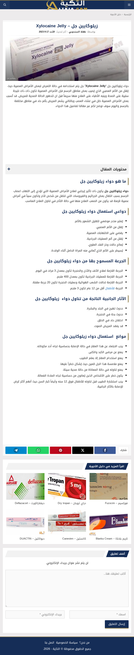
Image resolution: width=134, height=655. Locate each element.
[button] (5, 5)
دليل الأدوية (115, 14)
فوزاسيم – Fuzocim (116, 503)
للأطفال (110, 288)
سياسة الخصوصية (67, 642)
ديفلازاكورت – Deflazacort (29, 503)
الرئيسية (127, 14)
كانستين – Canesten (74, 538)
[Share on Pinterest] (60, 450)
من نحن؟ (84, 642)
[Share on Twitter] (82, 450)
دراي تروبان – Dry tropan (72, 503)
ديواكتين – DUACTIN (32, 538)
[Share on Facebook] (105, 450)
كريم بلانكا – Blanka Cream (112, 538)
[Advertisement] (67, 137)
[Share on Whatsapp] (38, 450)
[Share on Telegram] (16, 450)
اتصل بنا (49, 642)
